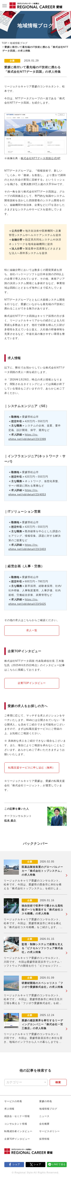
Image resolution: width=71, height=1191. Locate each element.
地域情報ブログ (19, 43)
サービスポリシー (49, 1131)
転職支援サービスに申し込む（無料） (31, 767)
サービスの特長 (13, 1101)
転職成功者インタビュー (18, 1131)
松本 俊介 (10, 820)
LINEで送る (59, 1164)
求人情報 (9, 1109)
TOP (4, 43)
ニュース (44, 1116)
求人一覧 (31, 630)
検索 (58, 1082)
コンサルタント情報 (15, 1124)
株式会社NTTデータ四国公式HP (40, 158)
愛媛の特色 (45, 1101)
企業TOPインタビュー (32, 683)
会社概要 (44, 1124)
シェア (16, 1164)
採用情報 (44, 1139)
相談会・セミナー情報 (17, 1116)
